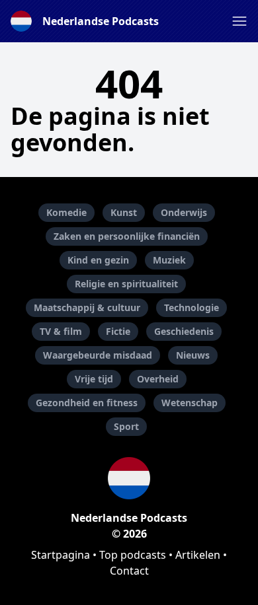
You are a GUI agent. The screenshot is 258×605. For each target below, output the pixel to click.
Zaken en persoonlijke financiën (127, 236)
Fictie (118, 331)
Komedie (66, 212)
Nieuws (193, 355)
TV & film (61, 331)
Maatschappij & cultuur (87, 307)
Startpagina (60, 555)
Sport (126, 426)
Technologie (191, 307)
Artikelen (197, 555)
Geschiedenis (184, 331)
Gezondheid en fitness (87, 402)
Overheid (158, 379)
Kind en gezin (98, 260)
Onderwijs (184, 212)
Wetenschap (189, 402)
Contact (129, 570)
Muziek (169, 260)
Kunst (123, 212)
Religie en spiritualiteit (126, 283)
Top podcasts (132, 555)
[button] (239, 21)
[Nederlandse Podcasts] (129, 478)
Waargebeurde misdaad (97, 355)
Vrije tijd (94, 379)
